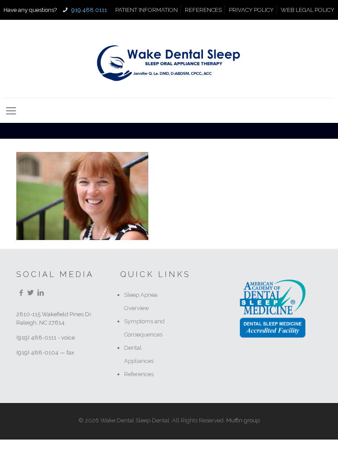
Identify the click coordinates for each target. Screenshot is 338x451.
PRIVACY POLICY (251, 10)
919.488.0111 (88, 10)
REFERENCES (203, 10)
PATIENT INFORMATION (146, 10)
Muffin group (243, 420)
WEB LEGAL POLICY (307, 10)
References (139, 374)
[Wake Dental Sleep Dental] (169, 59)
